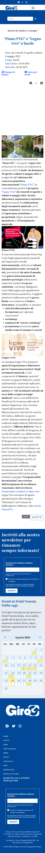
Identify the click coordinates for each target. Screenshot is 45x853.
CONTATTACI (8, 761)
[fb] (6, 724)
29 (35, 682)
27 (24, 682)
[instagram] (20, 724)
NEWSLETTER (8, 770)
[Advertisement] (22, 111)
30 (40, 682)
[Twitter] (22, 2)
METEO (6, 757)
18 (12, 675)
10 (6, 667)
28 (29, 682)
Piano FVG (27, 184)
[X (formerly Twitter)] (36, 83)
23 (40, 675)
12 (18, 667)
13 (24, 667)
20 (24, 675)
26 (18, 682)
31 (6, 690)
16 (40, 667)
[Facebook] (19, 2)
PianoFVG (7, 509)
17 (6, 675)
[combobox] (20, 19)
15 (35, 667)
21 (29, 675)
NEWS (5, 745)
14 (29, 667)
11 (12, 667)
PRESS (5, 753)
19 (18, 675)
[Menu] (33, 8)
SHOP (5, 766)
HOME (5, 736)
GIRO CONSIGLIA (9, 749)
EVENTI (6, 740)
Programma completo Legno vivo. (21, 491)
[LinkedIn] (41, 83)
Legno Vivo (9, 191)
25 (12, 682)
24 (6, 682)
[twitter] (13, 724)
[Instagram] (26, 2)
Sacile (37, 505)
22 (35, 675)
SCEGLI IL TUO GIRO (11, 774)
